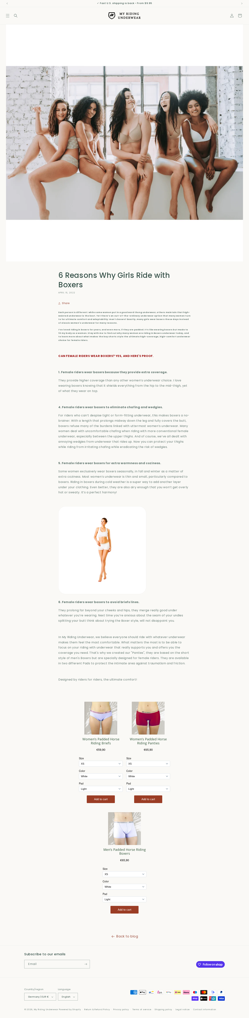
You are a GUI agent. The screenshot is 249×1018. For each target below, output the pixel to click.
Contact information (204, 1009)
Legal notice (183, 1009)
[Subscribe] (86, 964)
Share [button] (66, 303)
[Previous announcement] (7, 3)
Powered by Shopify (70, 1009)
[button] (8, 16)
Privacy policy (121, 1009)
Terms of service (141, 1009)
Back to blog (127, 936)
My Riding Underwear (46, 1009)
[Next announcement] (242, 3)
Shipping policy (163, 1009)
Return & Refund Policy (97, 1009)
